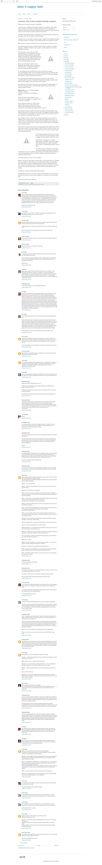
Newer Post (21, 845)
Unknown (24, 220)
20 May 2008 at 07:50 (26, 461)
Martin (23, 475)
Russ (23, 314)
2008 (65, 61)
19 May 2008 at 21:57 (26, 287)
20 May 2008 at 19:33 (26, 690)
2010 (65, 57)
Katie (23, 252)
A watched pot (68, 97)
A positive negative (69, 101)
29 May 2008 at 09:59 (26, 840)
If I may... (65, 47)
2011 (65, 55)
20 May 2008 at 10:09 (26, 471)
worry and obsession (40, 184)
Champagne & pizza (69, 93)
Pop (65, 42)
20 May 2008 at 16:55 (26, 635)
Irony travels (66, 37)
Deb (23, 726)
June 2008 (67, 74)
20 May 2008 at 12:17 (26, 563)
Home (19, 14)
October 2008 (68, 66)
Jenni (23, 192)
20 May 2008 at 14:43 (26, 578)
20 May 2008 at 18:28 (26, 679)
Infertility (23, 184)
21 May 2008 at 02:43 (26, 734)
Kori (23, 291)
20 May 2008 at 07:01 (26, 447)
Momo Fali (24, 236)
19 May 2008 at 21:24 (26, 265)
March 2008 (68, 108)
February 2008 (68, 110)
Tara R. (23, 211)
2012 (65, 54)
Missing (66, 99)
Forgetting (67, 104)
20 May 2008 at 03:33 (26, 418)
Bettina (23, 336)
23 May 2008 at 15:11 (26, 797)
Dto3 (23, 738)
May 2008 (67, 76)
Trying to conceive (32, 184)
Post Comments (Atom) (29, 847)
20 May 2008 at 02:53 (26, 410)
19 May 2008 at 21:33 (26, 279)
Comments (66, 29)
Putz (23, 269)
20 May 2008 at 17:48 (26, 648)
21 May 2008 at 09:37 (26, 776)
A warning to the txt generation (71, 85)
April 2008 (67, 107)
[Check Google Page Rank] (22, 857)
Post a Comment (23, 842)
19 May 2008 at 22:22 (26, 309)
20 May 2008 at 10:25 (26, 556)
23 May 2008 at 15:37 (26, 828)
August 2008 (68, 70)
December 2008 (68, 63)
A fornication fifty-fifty (69, 89)
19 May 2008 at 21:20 (26, 240)
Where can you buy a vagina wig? (71, 39)
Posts (65, 27)
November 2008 (68, 65)
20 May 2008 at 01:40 (26, 377)
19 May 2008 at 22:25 (26, 332)
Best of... (29, 14)
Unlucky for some (68, 102)
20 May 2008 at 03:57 (26, 428)
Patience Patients (69, 83)
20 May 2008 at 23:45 (26, 708)
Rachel (23, 683)
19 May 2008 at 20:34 (26, 216)
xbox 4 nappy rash (30, 6)
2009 (65, 59)
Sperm (26, 184)
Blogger (56, 861)
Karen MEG (24, 582)
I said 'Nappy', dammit (69, 91)
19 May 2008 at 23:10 (26, 356)
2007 (65, 115)
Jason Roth (24, 351)
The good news (67, 44)
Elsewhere (35, 14)
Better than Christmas (69, 95)
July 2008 (67, 72)
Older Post (56, 845)
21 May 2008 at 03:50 (26, 745)
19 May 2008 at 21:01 (26, 232)
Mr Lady (23, 414)
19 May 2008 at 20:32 (26, 207)
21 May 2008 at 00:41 (26, 722)
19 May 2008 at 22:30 (26, 347)
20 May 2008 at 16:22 (26, 610)
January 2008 (68, 112)
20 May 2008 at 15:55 (26, 595)
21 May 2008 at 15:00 (26, 788)
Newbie (23, 599)
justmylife (24, 639)
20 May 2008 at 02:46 (26, 395)
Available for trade (69, 79)
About (24, 14)
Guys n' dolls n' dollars (70, 77)
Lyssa (23, 360)
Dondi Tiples (24, 832)
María (23, 372)
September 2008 (69, 68)
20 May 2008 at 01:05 (26, 368)
